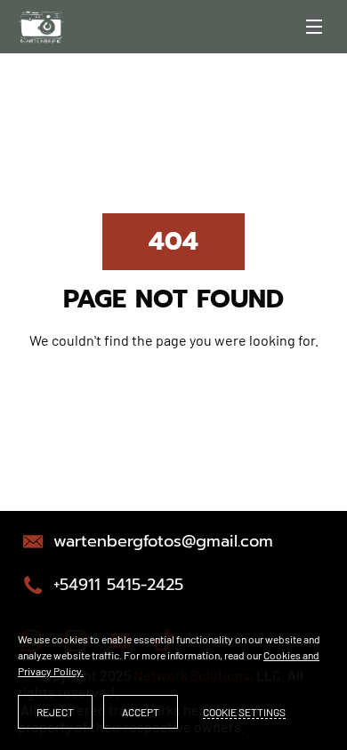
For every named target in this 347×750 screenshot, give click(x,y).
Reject (55, 712)
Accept (140, 712)
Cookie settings (244, 712)
